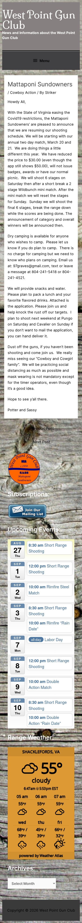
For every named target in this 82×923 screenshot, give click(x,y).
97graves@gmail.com (31, 266)
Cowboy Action (23, 92)
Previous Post (41, 428)
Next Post (41, 441)
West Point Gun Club (38, 19)
